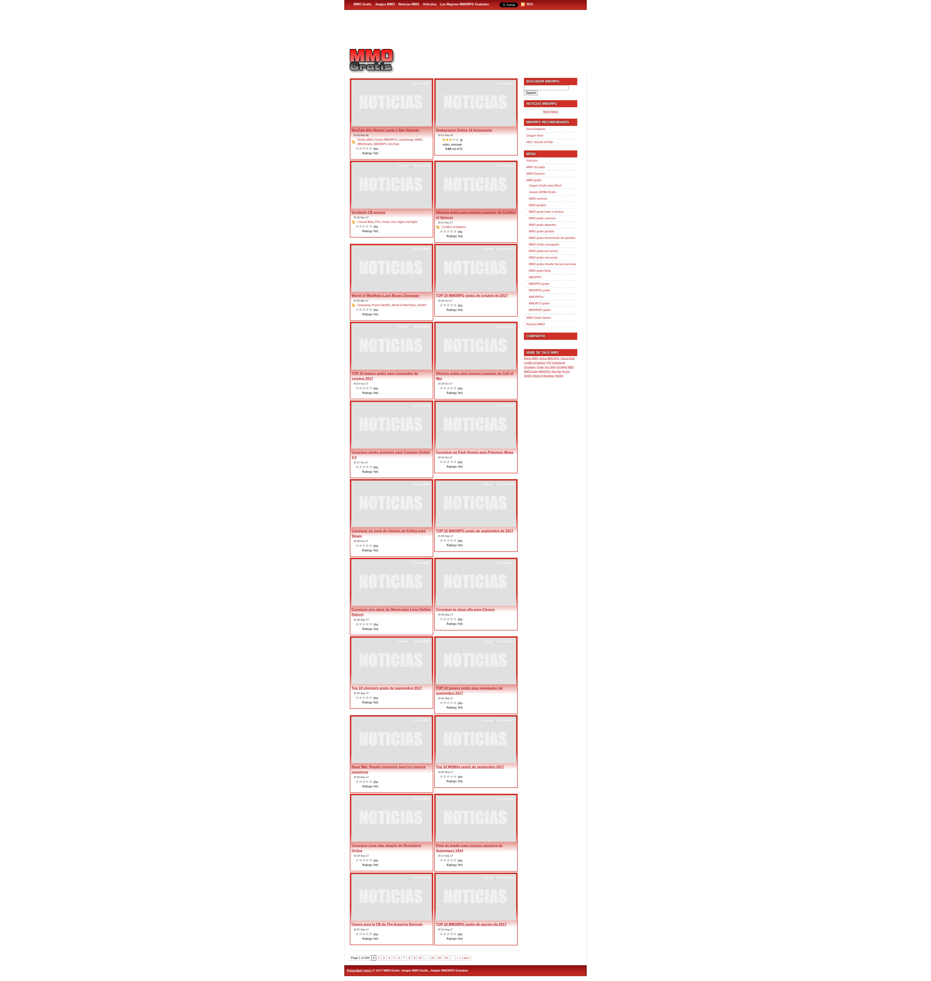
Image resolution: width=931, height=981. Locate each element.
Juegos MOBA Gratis (542, 192)
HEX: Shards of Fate (539, 142)
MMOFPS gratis (539, 284)
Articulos (403, 165)
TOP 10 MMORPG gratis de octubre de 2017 (472, 295)
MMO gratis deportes (542, 225)
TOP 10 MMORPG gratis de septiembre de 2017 (474, 531)
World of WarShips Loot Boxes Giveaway (385, 295)
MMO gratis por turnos (543, 251)
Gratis (386, 222)
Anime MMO (365, 139)
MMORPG (380, 144)
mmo (367, 970)
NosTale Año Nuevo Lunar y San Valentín (385, 130)
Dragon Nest (534, 135)
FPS (378, 222)
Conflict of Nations (454, 227)
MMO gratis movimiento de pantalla (552, 238)
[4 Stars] (367, 148)
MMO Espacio (535, 173)
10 (420, 958)
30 (439, 958)
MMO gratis (533, 180)
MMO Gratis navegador (544, 244)
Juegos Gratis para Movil (545, 185)
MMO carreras (538, 198)
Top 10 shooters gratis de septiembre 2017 (387, 688)
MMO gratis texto (540, 270)
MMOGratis (364, 144)
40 (446, 958)
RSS (530, 4)
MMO (418, 139)
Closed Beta (365, 222)
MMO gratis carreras (542, 218)
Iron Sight (397, 222)
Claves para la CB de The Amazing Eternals (387, 924)
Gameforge (406, 139)
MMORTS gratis (539, 303)
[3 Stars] (364, 148)
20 (432, 958)
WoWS (421, 305)
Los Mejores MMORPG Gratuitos (464, 4)
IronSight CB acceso (368, 212)
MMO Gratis (362, 4)
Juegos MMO (385, 4)
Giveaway (363, 305)
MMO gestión (537, 205)
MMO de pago (535, 167)
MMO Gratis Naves (538, 317)
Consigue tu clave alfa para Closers (465, 609)
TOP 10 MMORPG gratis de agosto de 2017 (471, 924)
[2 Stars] (360, 148)
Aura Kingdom (535, 129)
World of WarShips (404, 305)
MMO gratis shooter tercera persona (552, 264)
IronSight (411, 222)
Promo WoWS (381, 305)
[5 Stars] (371, 148)
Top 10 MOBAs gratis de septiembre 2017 (470, 767)
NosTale (393, 144)
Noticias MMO (408, 4)
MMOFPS (535, 277)
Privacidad (354, 970)
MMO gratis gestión (541, 231)
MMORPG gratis (539, 290)
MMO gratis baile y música (546, 211)
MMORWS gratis (540, 310)
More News (550, 111)
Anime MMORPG (386, 139)
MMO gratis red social (543, 257)
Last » (466, 958)
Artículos (429, 4)
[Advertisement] (493, 58)
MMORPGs (536, 297)
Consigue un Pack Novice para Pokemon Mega (474, 452)
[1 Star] (357, 148)
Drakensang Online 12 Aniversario (464, 130)
